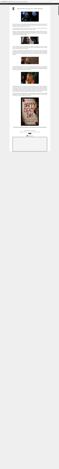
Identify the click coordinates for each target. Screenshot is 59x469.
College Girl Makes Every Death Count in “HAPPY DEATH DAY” (30, 8)
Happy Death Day (24, 131)
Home (6, 3)
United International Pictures (36, 131)
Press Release (29, 131)
